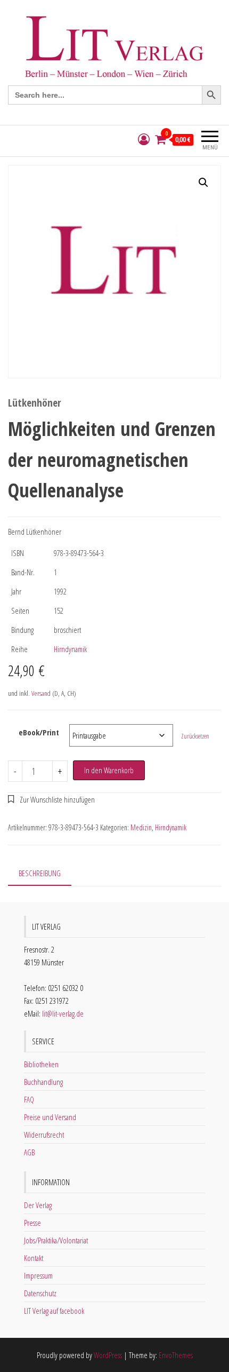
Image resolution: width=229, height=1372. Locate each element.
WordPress (108, 1355)
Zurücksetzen (195, 736)
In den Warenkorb (109, 770)
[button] (203, 182)
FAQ (29, 1099)
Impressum (38, 1275)
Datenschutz (40, 1293)
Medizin (141, 827)
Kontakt (33, 1257)
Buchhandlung (43, 1081)
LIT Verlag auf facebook (54, 1310)
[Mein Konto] (144, 139)
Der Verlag (38, 1205)
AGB (29, 1152)
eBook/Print (39, 732)
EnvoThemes (176, 1355)
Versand (41, 693)
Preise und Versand (50, 1117)
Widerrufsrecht (44, 1134)
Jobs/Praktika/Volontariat (56, 1240)
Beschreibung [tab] (40, 873)
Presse (32, 1222)
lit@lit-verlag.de (63, 1013)
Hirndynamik (70, 649)
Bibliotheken (41, 1064)
